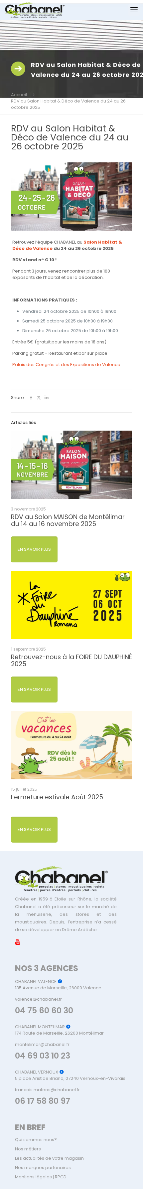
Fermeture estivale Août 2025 (57, 797)
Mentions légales (33, 1177)
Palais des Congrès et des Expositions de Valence (66, 364)
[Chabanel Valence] (35, 10)
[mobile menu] (134, 10)
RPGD (61, 1177)
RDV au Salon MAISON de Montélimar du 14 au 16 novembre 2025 (68, 520)
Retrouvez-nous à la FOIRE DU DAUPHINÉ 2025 (71, 661)
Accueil (19, 95)
